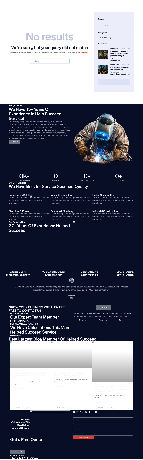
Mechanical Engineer (53, 271)
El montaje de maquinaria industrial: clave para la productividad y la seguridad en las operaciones (120, 55)
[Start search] (32, 61)
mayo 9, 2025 (126, 48)
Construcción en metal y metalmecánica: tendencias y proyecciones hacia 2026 (120, 70)
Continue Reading (19, 388)
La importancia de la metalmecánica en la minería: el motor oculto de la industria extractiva (30, 375)
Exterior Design (17, 271)
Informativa (104, 38)
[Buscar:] (114, 25)
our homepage (82, 53)
